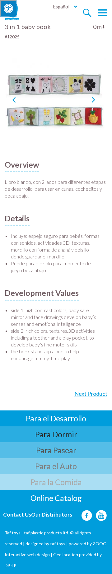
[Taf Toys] (17, 11)
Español (61, 6)
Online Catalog (56, 498)
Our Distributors (51, 514)
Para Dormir (56, 434)
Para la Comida (56, 482)
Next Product (90, 393)
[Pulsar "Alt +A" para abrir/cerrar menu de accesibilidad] (8, 8)
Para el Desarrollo (56, 418)
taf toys (57, 543)
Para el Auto (56, 466)
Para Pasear (56, 450)
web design (38, 554)
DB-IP (10, 565)
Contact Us (17, 514)
